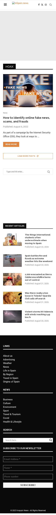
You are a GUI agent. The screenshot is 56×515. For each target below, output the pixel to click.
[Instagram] (46, 4)
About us (7, 355)
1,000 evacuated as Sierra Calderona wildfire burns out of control (38, 277)
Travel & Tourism (12, 414)
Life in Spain (9, 370)
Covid (6, 418)
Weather (7, 363)
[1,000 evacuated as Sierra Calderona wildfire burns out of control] (12, 279)
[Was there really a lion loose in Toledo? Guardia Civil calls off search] (12, 298)
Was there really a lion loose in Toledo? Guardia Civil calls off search (38, 296)
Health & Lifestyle (12, 421)
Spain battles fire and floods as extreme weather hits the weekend (38, 258)
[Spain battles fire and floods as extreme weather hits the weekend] (12, 260)
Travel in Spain (10, 378)
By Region (8, 374)
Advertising (9, 359)
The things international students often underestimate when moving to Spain (37, 239)
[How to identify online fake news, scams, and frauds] (28, 90)
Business (8, 399)
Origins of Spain (11, 381)
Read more (11, 144)
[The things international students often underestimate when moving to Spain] (12, 239)
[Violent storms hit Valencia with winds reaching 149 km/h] (12, 316)
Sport (6, 410)
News (6, 367)
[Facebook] (39, 4)
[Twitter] (42, 4)
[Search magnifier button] (51, 440)
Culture (7, 403)
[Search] (50, 4)
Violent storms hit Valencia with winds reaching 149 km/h (39, 314)
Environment (9, 407)
